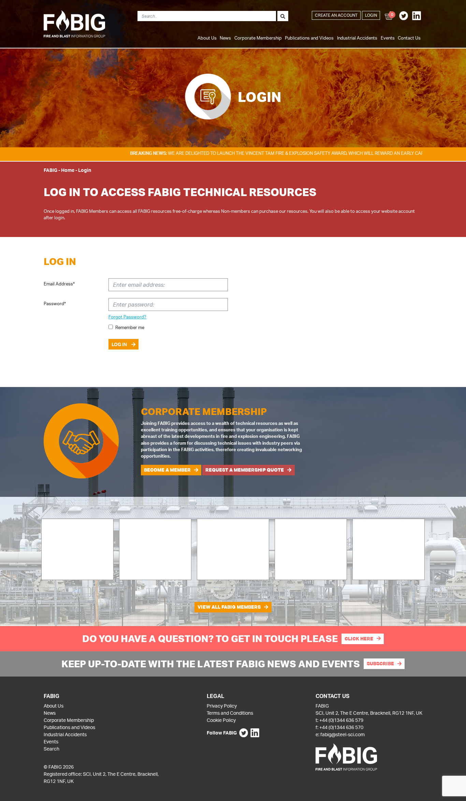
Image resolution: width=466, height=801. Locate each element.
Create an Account (336, 15)
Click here (359, 639)
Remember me (129, 327)
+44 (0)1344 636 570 (341, 727)
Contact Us (409, 38)
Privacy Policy (222, 706)
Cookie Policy (221, 720)
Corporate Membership (258, 38)
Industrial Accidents (357, 38)
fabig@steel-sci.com (342, 734)
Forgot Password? (127, 317)
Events (388, 38)
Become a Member (167, 470)
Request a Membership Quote (244, 470)
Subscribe (380, 664)
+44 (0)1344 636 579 (341, 720)
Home (67, 170)
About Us (207, 38)
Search (51, 749)
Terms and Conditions (230, 713)
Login (371, 15)
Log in (120, 344)
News (225, 38)
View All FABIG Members (229, 607)
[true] (282, 16)
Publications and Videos (309, 38)
